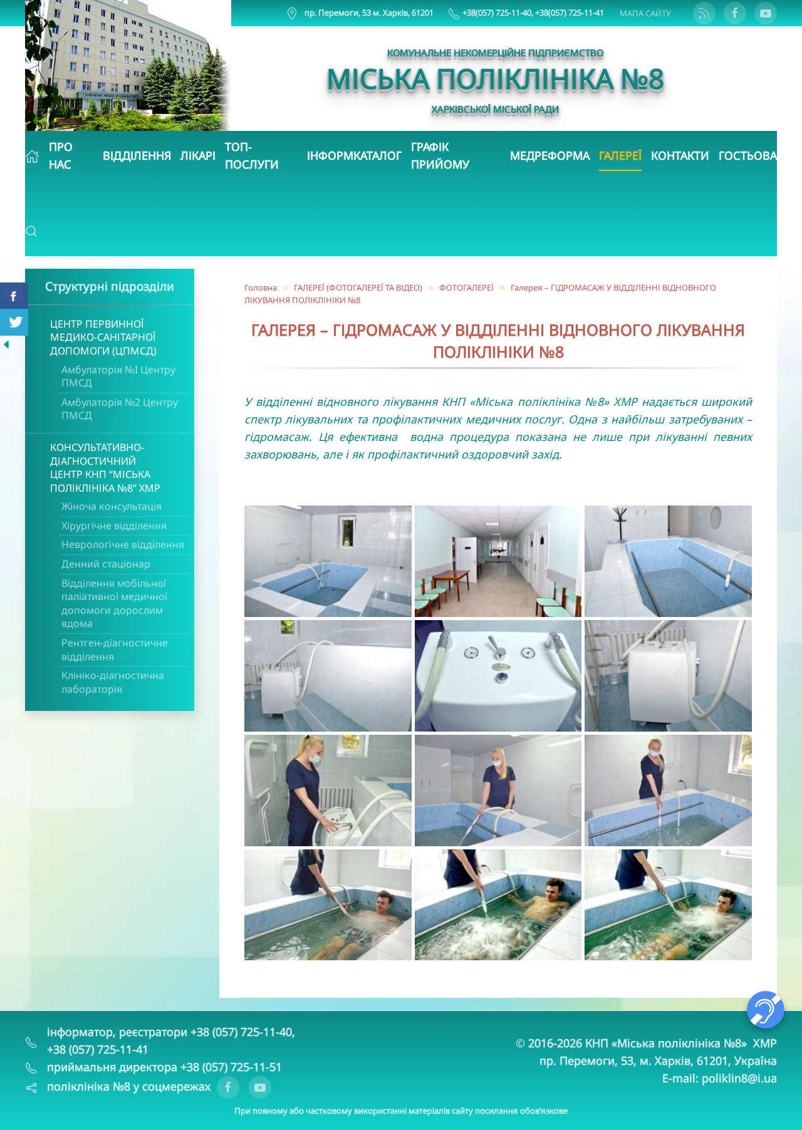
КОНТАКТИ (680, 155)
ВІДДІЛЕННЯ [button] (137, 155)
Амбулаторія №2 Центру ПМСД (119, 409)
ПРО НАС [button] (61, 155)
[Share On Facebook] (14, 295)
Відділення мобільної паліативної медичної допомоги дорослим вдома (114, 603)
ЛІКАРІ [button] (198, 155)
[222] (6, 343)
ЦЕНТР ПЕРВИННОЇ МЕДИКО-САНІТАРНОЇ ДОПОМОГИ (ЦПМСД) (103, 337)
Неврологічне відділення (122, 544)
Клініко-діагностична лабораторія (112, 682)
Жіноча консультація (111, 506)
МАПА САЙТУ (645, 13)
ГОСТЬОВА (748, 155)
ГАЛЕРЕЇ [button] (620, 155)
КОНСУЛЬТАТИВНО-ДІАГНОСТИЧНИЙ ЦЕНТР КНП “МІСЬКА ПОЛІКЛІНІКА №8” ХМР (105, 467)
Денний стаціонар (105, 564)
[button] (31, 231)
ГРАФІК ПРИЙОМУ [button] (440, 155)
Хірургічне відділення (114, 525)
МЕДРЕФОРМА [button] (550, 155)
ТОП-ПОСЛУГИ (252, 155)
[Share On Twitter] (14, 322)
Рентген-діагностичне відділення (114, 649)
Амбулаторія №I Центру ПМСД (118, 376)
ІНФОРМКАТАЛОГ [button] (354, 155)
